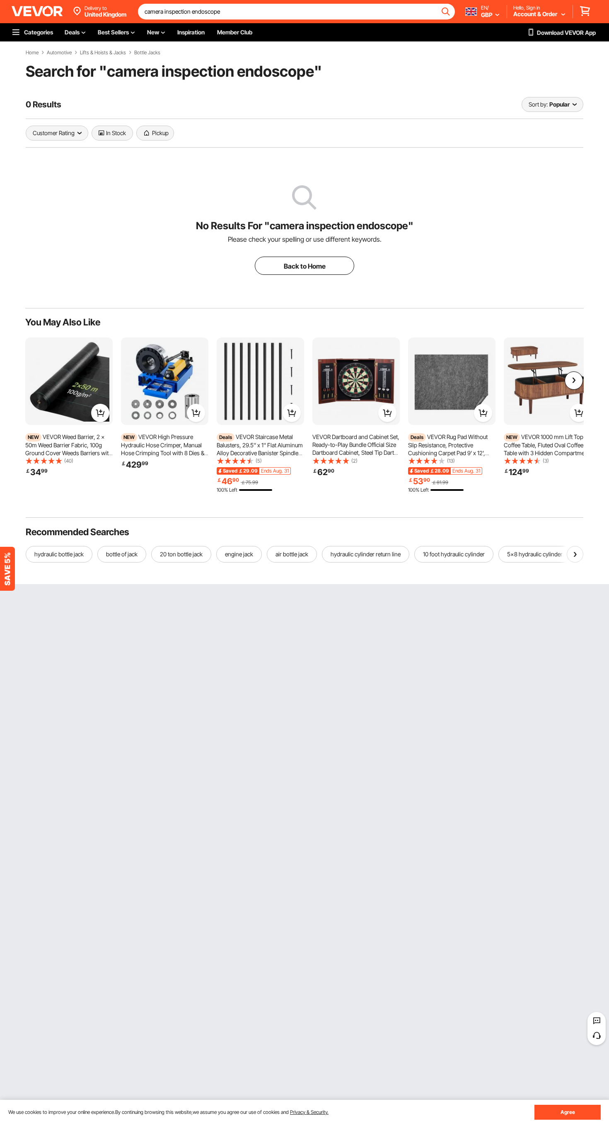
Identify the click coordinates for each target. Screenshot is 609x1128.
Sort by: (538, 104)
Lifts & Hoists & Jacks (103, 53)
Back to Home (305, 266)
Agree (568, 1112)
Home (32, 53)
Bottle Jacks (147, 53)
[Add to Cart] (100, 413)
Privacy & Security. (309, 1112)
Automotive (59, 53)
